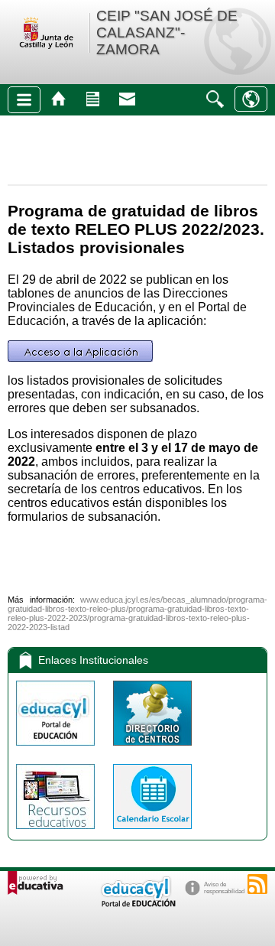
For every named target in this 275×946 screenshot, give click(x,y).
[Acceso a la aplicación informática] (80, 357)
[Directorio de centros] (152, 749)
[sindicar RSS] (257, 884)
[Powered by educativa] (35, 883)
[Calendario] (152, 832)
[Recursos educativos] (56, 832)
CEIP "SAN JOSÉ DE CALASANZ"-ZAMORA (167, 32)
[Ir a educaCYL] (137, 903)
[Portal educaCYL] (56, 749)
